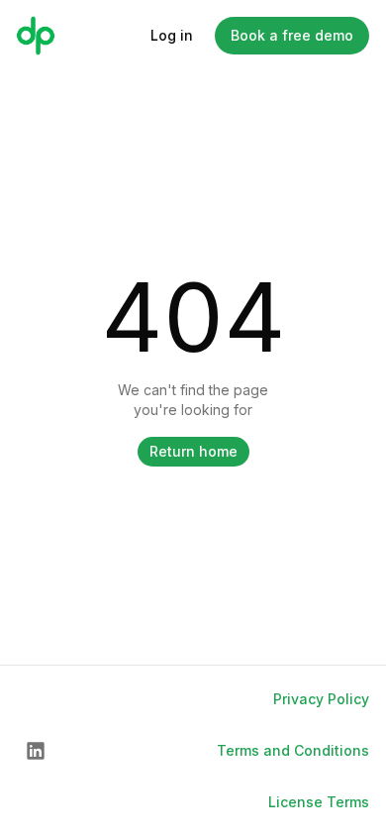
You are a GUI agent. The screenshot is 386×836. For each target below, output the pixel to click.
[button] (35, 751)
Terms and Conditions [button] (293, 750)
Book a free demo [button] (292, 35)
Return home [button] (193, 451)
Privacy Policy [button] (321, 698)
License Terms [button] (318, 801)
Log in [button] (171, 35)
